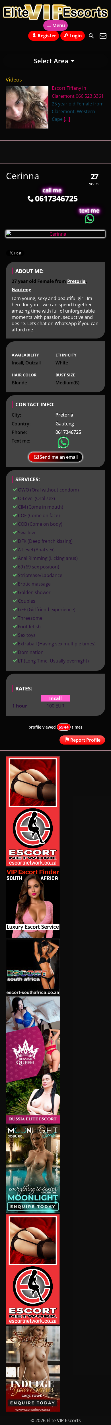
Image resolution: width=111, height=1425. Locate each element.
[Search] (91, 36)
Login (75, 35)
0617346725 (56, 198)
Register (47, 35)
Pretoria (76, 281)
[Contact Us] (103, 36)
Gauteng (21, 289)
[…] (67, 119)
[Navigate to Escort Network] (33, 865)
